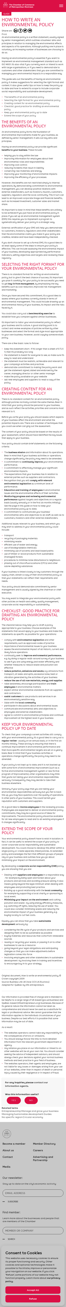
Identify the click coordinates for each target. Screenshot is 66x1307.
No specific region (12, 1117)
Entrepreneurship (11, 1111)
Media (6, 1166)
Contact (8, 1157)
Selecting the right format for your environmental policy (32, 100)
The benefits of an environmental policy (24, 97)
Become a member (14, 1143)
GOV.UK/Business (40, 982)
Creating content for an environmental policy (27, 103)
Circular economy (33, 1117)
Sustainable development (28, 1114)
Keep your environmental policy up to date (25, 112)
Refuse (33, 1298)
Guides (48, 1114)
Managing (8, 1114)
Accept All (33, 1290)
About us (8, 1150)
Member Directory (44, 1143)
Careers (38, 1150)
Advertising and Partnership (43, 1158)
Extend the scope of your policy (20, 115)
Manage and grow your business (40, 1111)
